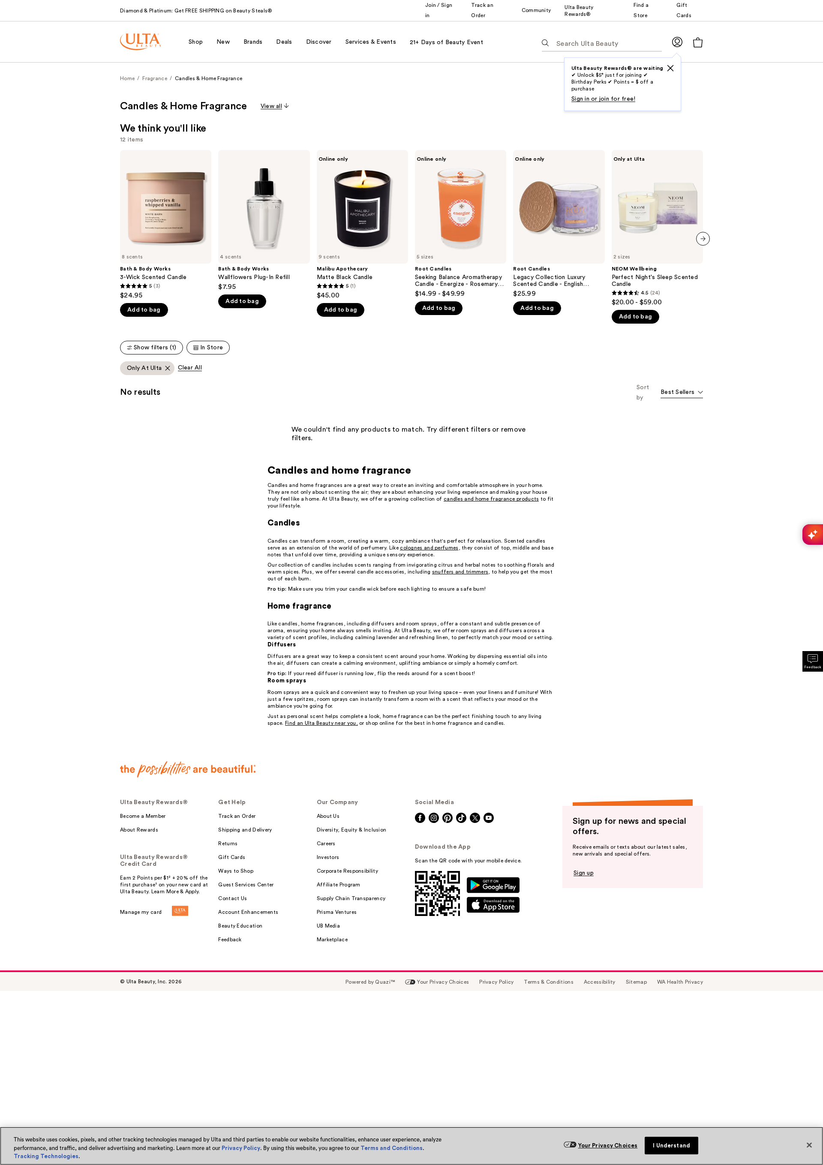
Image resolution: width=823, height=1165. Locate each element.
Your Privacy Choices (608, 1145)
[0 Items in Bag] (698, 42)
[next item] (703, 239)
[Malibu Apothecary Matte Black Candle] (362, 225)
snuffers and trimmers (460, 571)
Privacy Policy (241, 1148)
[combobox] (682, 393)
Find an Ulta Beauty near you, (321, 723)
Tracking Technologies (46, 1156)
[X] (670, 68)
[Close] (809, 1144)
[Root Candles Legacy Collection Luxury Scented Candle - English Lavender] (558, 224)
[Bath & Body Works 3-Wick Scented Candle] (165, 225)
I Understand (671, 1145)
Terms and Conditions (391, 1148)
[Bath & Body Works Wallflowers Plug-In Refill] (263, 220)
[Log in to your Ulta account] (677, 42)
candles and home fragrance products (491, 498)
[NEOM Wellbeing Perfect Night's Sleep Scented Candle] (657, 228)
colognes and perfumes (429, 547)
